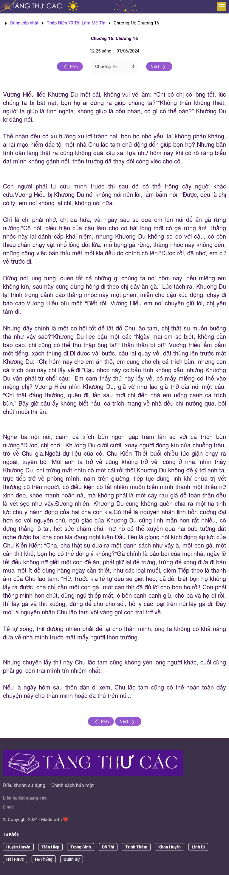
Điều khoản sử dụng (24, 785)
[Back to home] (33, 6)
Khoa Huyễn (169, 847)
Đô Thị (108, 847)
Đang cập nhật (24, 23)
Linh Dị (198, 847)
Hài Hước (15, 859)
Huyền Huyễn (18, 847)
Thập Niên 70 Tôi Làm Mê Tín (76, 23)
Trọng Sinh (80, 847)
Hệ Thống (43, 859)
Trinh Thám (136, 847)
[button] (221, 6)
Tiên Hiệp (50, 847)
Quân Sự (72, 859)
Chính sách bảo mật (72, 785)
